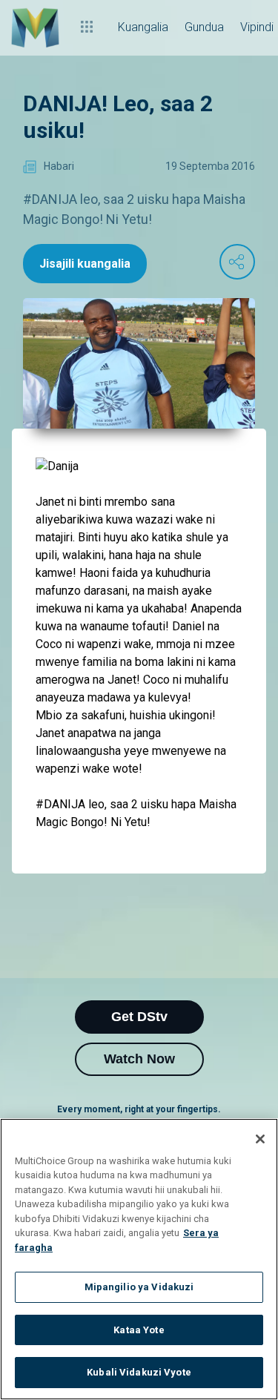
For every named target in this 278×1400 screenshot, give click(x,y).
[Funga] (260, 1139)
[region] (139, 1259)
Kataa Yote (138, 1329)
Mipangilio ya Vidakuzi (139, 1286)
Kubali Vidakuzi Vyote (139, 1372)
